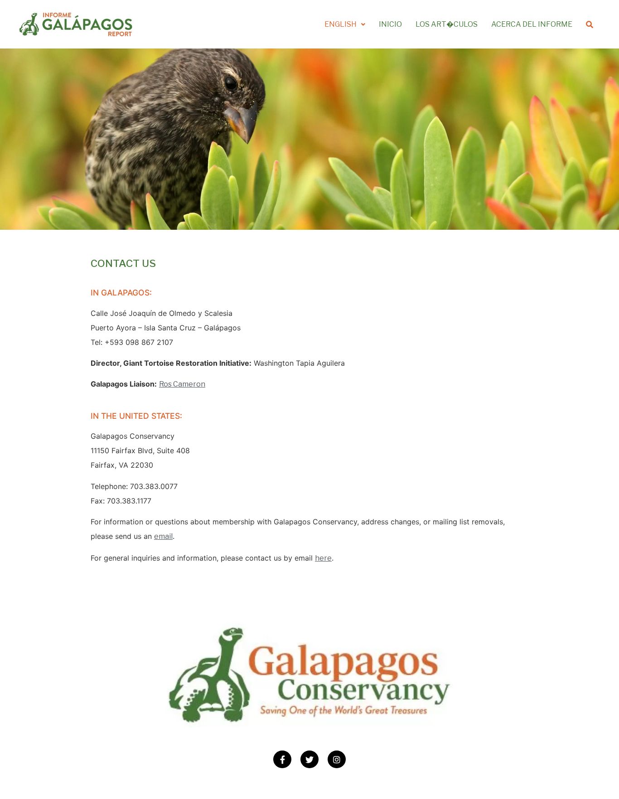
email (163, 536)
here (323, 558)
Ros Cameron (182, 384)
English (340, 24)
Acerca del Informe (531, 24)
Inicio (390, 24)
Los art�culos (447, 24)
